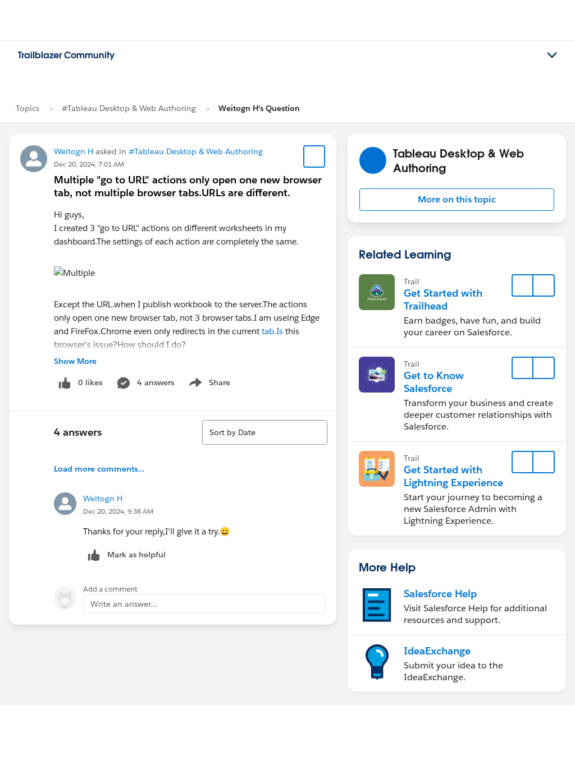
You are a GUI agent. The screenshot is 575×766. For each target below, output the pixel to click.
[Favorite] (314, 156)
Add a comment (110, 589)
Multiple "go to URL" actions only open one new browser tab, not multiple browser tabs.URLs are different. (188, 186)
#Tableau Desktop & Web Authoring (129, 108)
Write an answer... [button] (123, 604)
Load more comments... (99, 469)
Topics (27, 108)
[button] (456, 199)
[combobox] (264, 432)
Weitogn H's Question (259, 108)
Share (208, 384)
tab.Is (272, 331)
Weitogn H (73, 151)
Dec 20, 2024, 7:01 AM (89, 164)
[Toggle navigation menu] (552, 55)
